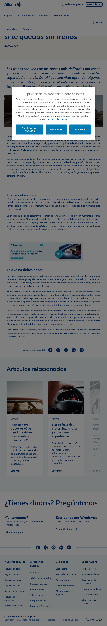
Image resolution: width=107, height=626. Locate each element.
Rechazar (56, 129)
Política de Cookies (58, 119)
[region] (53, 113)
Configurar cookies (29, 130)
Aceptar (80, 129)
